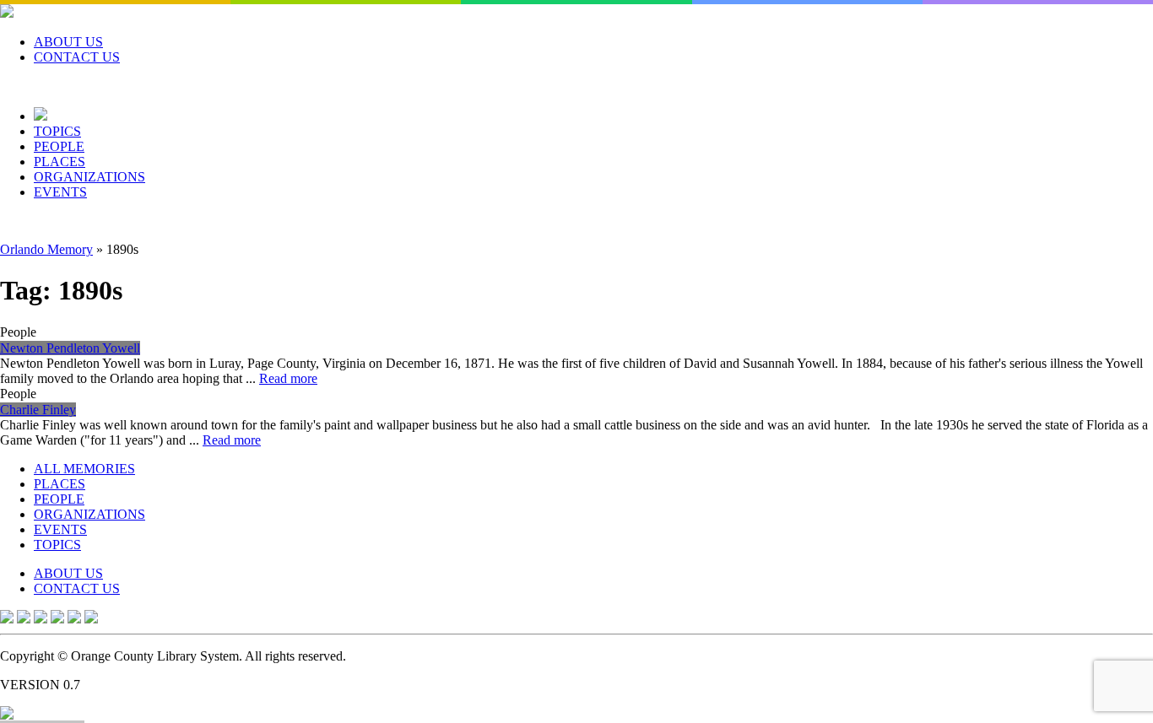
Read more (288, 378)
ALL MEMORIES (84, 468)
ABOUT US (68, 42)
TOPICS (57, 131)
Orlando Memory (46, 249)
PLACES (59, 161)
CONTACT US (77, 57)
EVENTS (60, 192)
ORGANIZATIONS (89, 177)
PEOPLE (59, 146)
